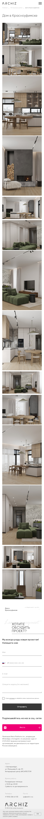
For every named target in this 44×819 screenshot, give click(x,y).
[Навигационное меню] (40, 3)
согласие (12, 698)
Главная (5, 8)
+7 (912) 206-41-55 (11, 797)
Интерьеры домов (16, 8)
